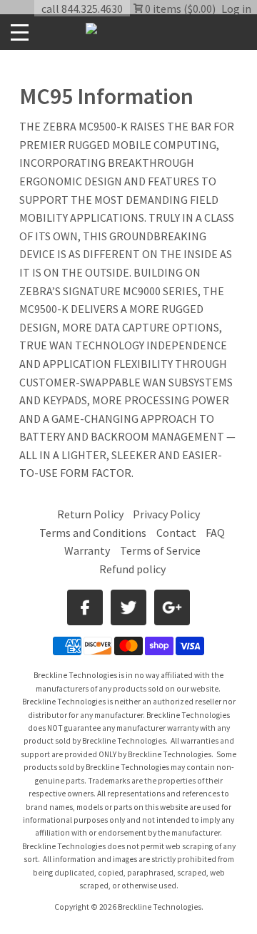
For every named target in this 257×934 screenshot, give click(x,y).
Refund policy (132, 569)
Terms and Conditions (93, 532)
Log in (236, 8)
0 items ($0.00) (179, 8)
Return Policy (90, 514)
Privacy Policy (166, 514)
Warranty (87, 550)
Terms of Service (160, 550)
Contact (176, 532)
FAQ (215, 532)
